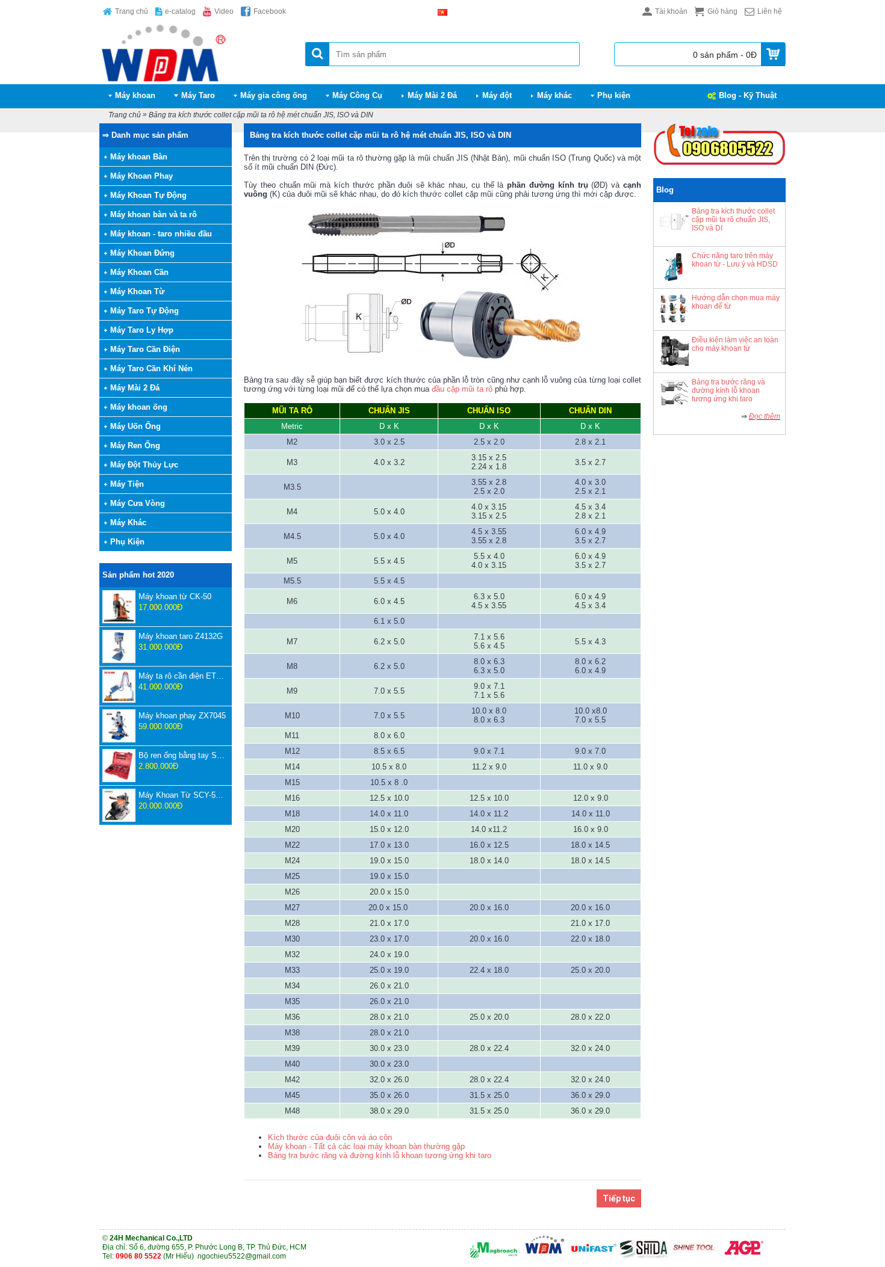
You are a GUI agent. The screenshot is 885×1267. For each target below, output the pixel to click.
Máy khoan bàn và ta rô (153, 214)
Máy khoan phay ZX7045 (182, 715)
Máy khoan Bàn (138, 156)
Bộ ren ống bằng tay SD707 (182, 755)
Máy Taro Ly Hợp (141, 329)
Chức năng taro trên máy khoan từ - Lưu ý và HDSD (735, 259)
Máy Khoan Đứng (142, 252)
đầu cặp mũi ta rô (462, 388)
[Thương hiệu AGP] (743, 1259)
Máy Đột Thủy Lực (144, 464)
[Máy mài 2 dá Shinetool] (693, 1259)
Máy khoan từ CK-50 (174, 596)
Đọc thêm (764, 416)
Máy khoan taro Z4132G (180, 636)
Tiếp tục (619, 1198)
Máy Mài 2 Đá (135, 387)
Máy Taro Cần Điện (145, 349)
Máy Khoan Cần (139, 272)
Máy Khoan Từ (137, 291)
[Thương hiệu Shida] (644, 1259)
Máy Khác (128, 522)
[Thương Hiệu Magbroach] (494, 1259)
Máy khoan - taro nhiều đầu (161, 233)
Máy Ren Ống (135, 445)
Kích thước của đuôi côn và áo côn (330, 1137)
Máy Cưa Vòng (137, 503)
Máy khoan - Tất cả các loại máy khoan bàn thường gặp (366, 1146)
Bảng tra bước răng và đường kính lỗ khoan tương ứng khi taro (728, 390)
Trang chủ (124, 115)
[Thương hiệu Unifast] (594, 1259)
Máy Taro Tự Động (144, 310)
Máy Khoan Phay (141, 175)
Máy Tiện (127, 484)
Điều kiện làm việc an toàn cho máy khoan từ (735, 344)
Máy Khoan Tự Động (148, 195)
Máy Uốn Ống (135, 426)
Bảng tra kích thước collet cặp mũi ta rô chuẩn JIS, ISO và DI (733, 219)
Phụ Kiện (127, 541)
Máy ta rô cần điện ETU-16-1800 (182, 675)
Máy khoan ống (138, 407)
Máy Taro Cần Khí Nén (151, 368)
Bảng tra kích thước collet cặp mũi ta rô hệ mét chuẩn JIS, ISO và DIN (261, 115)
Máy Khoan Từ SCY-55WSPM (182, 795)
